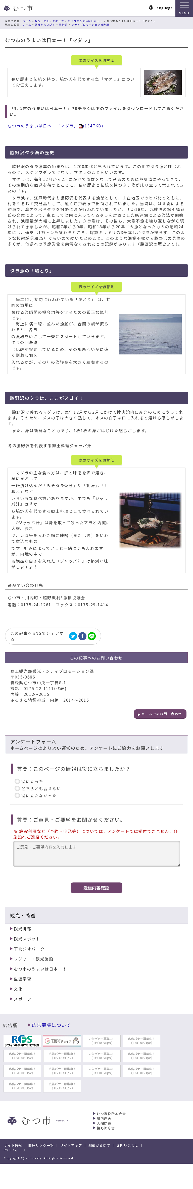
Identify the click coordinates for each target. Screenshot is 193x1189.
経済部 (63, 24)
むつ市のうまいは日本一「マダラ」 (55, 126)
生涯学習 (22, 979)
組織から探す (99, 1145)
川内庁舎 (104, 1118)
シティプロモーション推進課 (90, 24)
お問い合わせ (128, 1145)
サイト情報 (13, 1145)
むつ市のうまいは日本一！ (85, 21)
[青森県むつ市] (17, 8)
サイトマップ (71, 1145)
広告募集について (51, 1025)
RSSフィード (15, 1150)
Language (164, 7)
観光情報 (22, 929)
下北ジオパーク (29, 949)
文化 (18, 989)
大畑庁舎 (104, 1123)
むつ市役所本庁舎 (111, 1113)
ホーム (27, 21)
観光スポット (27, 939)
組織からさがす (45, 24)
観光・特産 (23, 915)
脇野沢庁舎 (106, 1128)
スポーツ (22, 999)
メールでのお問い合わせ (161, 713)
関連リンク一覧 (41, 1145)
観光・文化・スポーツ (49, 21)
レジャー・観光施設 (33, 959)
